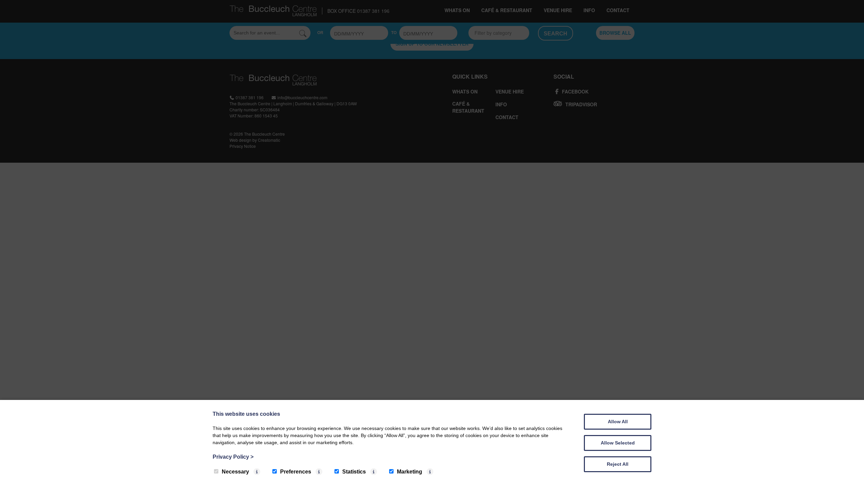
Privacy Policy (233, 457)
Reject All (617, 464)
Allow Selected (618, 443)
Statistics (354, 472)
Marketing (409, 472)
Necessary (235, 472)
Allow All (618, 421)
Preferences (295, 472)
